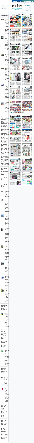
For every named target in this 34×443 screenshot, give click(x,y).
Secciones (5, 6)
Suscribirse (29, 8)
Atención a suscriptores (28, 4)
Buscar (4, 8)
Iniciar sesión (29, 10)
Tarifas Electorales (17, 1)
